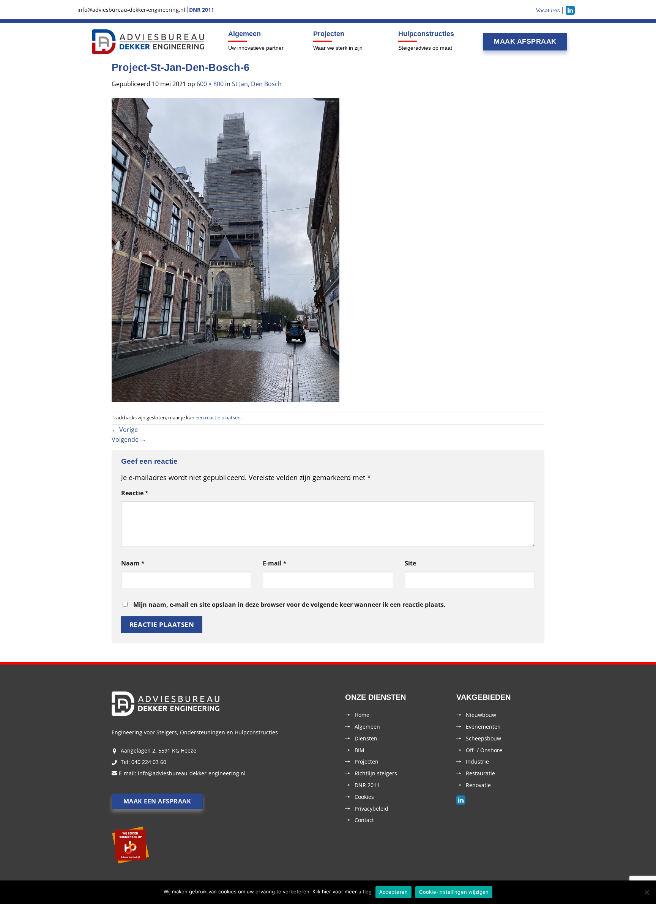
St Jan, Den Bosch (257, 84)
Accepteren (393, 892)
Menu (78, 42)
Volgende (129, 439)
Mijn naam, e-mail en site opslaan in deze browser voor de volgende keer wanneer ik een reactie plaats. (289, 604)
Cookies (364, 796)
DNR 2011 (367, 785)
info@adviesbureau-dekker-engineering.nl (192, 773)
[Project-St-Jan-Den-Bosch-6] (225, 249)
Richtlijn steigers (376, 773)
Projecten (328, 34)
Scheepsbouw (483, 738)
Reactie (134, 493)
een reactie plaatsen (218, 417)
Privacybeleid (371, 808)
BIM (359, 750)
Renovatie (478, 785)
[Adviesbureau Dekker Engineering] (148, 42)
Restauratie (480, 773)
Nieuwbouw (481, 714)
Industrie (477, 761)
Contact (364, 820)
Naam (133, 563)
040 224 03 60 (148, 761)
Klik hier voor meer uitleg (342, 891)
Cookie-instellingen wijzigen (454, 892)
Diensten (366, 738)
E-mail (275, 563)
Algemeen (244, 34)
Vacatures (548, 10)
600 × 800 (210, 84)
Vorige (125, 429)
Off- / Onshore (484, 750)
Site (410, 563)
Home (362, 714)
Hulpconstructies (426, 34)
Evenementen (483, 726)
